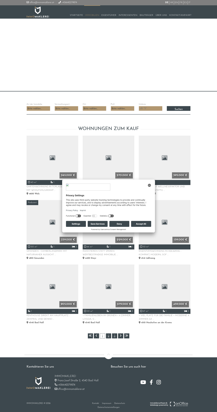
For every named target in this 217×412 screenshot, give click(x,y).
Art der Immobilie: (34, 104)
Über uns (161, 15)
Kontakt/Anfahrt (180, 15)
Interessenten (128, 15)
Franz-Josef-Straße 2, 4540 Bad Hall (78, 380)
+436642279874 (69, 2)
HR (171, 2)
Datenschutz (119, 403)
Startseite (76, 15)
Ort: (84, 104)
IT (189, 2)
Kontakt (95, 403)
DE (166, 2)
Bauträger (146, 15)
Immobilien (92, 15)
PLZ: (113, 104)
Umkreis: (142, 104)
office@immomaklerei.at (41, 2)
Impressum (106, 403)
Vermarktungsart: (62, 104)
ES (185, 2)
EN (176, 2)
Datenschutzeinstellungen (109, 407)
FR (181, 2)
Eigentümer (108, 15)
